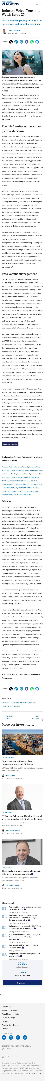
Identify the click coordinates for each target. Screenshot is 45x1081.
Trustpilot (2, 994)
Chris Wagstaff (14, 30)
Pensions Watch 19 (25, 487)
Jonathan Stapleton (12, 830)
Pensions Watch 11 (24, 477)
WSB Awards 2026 (22, 975)
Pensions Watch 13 (16, 481)
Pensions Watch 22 (31, 491)
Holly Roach (10, 776)
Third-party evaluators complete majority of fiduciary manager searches (22, 872)
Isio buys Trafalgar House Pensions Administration (23, 946)
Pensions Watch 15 (8, 484)
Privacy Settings (8, 1017)
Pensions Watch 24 (24, 494)
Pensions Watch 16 (23, 484)
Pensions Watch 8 (23, 474)
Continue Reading (10, 444)
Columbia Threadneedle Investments (24, 702)
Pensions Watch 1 (8, 467)
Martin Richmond (12, 885)
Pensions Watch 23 (9, 494)
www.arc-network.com (33, 1073)
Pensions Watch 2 (21, 467)
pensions (17, 706)
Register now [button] (22, 983)
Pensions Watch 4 (10, 470)
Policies (5, 1028)
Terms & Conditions (10, 1025)
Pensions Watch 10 (10, 477)
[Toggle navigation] (40, 4)
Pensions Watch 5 (24, 470)
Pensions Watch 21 (16, 491)
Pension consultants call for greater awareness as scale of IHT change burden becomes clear (23, 917)
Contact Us (6, 1006)
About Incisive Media (10, 1014)
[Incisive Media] (5, 1057)
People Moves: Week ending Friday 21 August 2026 (24, 954)
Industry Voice (6, 706)
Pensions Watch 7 (9, 474)
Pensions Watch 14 (30, 481)
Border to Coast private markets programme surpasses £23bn (17, 763)
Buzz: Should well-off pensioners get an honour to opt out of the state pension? (25, 936)
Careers (5, 1021)
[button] (37, 4)
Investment (5, 702)
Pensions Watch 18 (10, 487)
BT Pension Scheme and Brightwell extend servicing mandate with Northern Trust (22, 818)
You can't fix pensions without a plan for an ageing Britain (25, 908)
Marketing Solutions (10, 1010)
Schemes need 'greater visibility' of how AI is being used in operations (25, 927)
